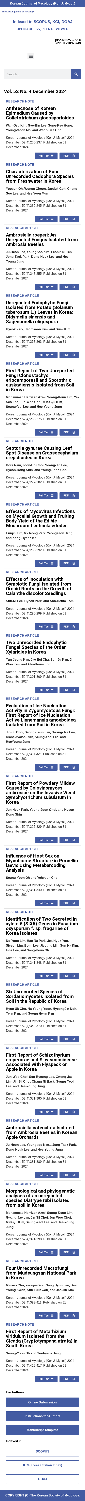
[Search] (76, 74)
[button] (30, 56)
